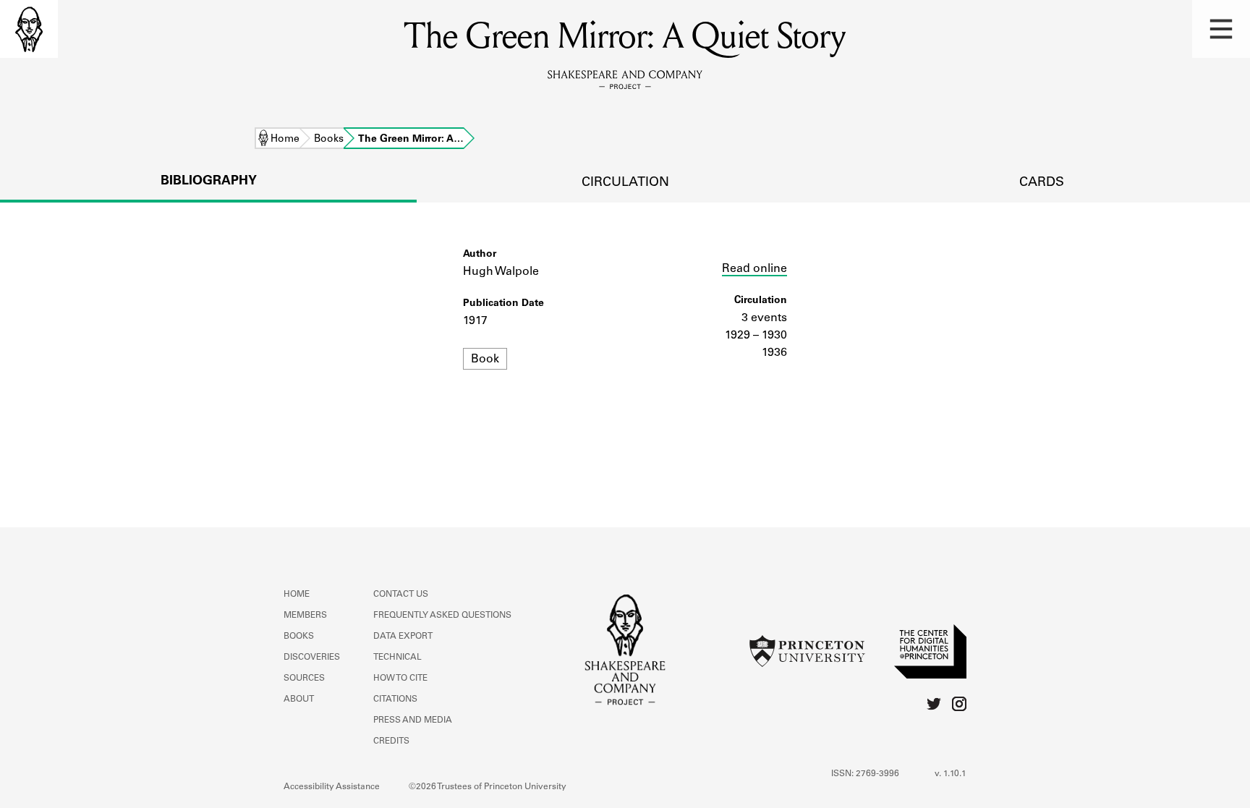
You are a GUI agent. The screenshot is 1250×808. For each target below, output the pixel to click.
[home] (29, 29)
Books (329, 140)
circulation (625, 183)
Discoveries (312, 657)
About (299, 699)
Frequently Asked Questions (442, 615)
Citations (395, 699)
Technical (397, 657)
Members (305, 615)
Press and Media (412, 720)
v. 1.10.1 (950, 774)
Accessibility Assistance (332, 787)
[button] (1221, 29)
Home (285, 140)
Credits (391, 741)
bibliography (209, 181)
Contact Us (400, 594)
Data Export (403, 636)
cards (1041, 183)
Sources (304, 678)
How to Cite (400, 678)
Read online (754, 269)
